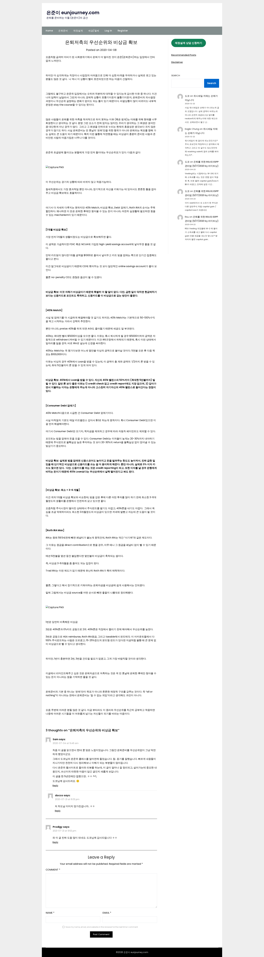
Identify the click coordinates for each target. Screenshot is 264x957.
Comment (53, 869)
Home (49, 30)
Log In (108, 30)
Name (50, 913)
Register (123, 30)
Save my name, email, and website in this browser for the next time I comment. (102, 927)
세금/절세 (93, 30)
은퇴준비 (63, 30)
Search (175, 75)
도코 (187, 95)
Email (107, 913)
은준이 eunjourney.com (72, 12)
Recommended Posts (183, 55)
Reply (55, 785)
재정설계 (78, 30)
